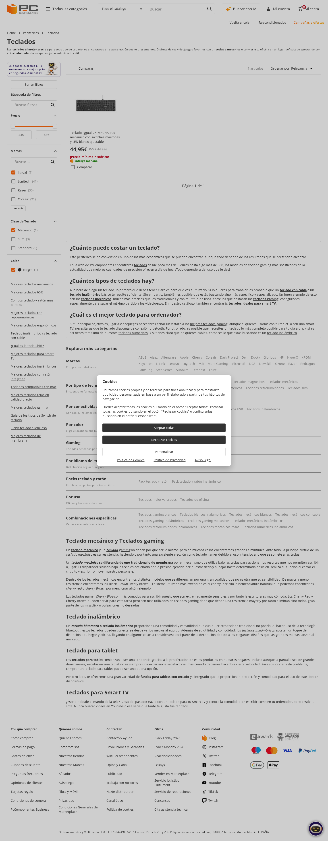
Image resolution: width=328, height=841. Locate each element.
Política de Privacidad (170, 460)
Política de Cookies (131, 460)
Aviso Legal (203, 460)
